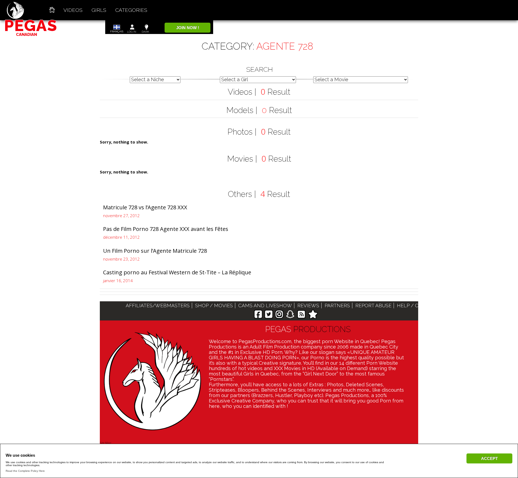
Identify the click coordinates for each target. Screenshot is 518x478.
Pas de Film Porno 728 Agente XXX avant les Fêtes (165, 229)
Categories (131, 10)
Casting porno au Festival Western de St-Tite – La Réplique (177, 272)
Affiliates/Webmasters (158, 305)
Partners (337, 305)
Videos (73, 10)
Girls (98, 10)
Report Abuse (373, 305)
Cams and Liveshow (265, 305)
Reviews (308, 305)
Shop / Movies (214, 305)
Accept (489, 458)
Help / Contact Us (421, 305)
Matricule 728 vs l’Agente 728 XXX (145, 207)
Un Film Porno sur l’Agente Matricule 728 (155, 250)
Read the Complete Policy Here (25, 470)
